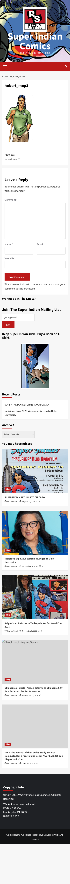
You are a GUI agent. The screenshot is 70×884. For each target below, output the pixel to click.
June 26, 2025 (27, 763)
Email (40, 244)
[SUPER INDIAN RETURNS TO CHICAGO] (35, 471)
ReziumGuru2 (12, 501)
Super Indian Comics (35, 41)
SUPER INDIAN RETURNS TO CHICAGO (27, 404)
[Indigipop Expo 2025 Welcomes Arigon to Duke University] (35, 533)
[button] (5, 66)
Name (9, 244)
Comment (11, 199)
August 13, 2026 (28, 501)
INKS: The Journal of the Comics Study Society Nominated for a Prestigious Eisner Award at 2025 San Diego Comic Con (34, 756)
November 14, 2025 (30, 566)
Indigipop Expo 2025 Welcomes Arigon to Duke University (31, 412)
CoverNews (50, 834)
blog (8, 489)
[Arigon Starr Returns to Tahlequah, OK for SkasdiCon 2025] (35, 597)
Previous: (12, 157)
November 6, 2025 (29, 631)
